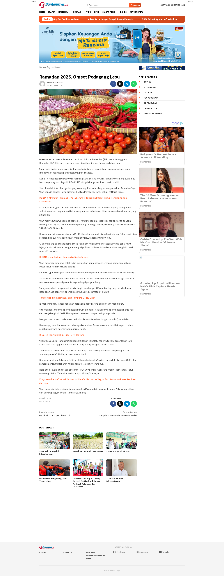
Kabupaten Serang (153, 113)
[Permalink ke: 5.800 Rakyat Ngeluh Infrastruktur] (54, 440)
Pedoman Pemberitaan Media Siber (95, 555)
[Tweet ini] (120, 84)
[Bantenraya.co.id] (53, 5)
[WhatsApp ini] (134, 84)
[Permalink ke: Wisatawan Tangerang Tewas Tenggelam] (54, 467)
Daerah (57, 67)
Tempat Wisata (151, 98)
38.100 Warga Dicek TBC (118, 451)
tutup (34, 1)
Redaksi (43, 552)
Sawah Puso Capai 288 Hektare (88, 451)
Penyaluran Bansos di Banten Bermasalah (118, 414)
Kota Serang (150, 87)
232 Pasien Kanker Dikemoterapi (115, 480)
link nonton (150, 108)
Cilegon (148, 92)
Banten (147, 82)
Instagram (143, 552)
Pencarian (135, 5)
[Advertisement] (21, 61)
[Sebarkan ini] (113, 84)
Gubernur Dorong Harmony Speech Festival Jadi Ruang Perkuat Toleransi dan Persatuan (86, 482)
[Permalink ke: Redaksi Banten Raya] (42, 83)
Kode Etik (68, 552)
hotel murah (150, 103)
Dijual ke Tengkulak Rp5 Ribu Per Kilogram (61, 334)
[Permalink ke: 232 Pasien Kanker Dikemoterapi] (121, 467)
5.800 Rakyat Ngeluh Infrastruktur (144, 19)
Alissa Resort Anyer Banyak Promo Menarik (94, 19)
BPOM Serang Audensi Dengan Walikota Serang (63, 256)
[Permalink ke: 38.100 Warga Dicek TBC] (121, 440)
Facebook (121, 552)
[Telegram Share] (127, 84)
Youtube (165, 552)
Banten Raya (45, 67)
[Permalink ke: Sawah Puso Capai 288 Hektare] (88, 440)
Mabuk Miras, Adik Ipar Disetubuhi (54, 414)
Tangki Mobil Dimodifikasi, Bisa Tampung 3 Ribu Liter (67, 297)
